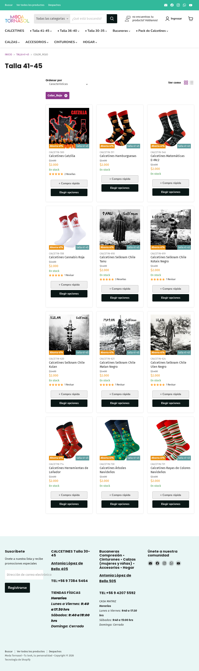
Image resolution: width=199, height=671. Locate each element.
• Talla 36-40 (68, 31)
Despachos (54, 5)
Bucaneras (121, 31)
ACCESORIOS (36, 42)
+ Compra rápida (69, 183)
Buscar (9, 5)
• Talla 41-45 (40, 31)
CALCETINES (14, 31)
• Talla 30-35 (95, 31)
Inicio (8, 54)
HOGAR (89, 42)
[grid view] (186, 82)
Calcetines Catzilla (62, 156)
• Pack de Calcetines (151, 31)
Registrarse (17, 587)
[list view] (191, 82)
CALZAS (11, 42)
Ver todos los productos (30, 5)
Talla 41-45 (22, 54)
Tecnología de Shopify (17, 659)
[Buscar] (112, 18)
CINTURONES (65, 42)
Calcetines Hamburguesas (118, 156)
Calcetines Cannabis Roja (67, 257)
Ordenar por (54, 80)
